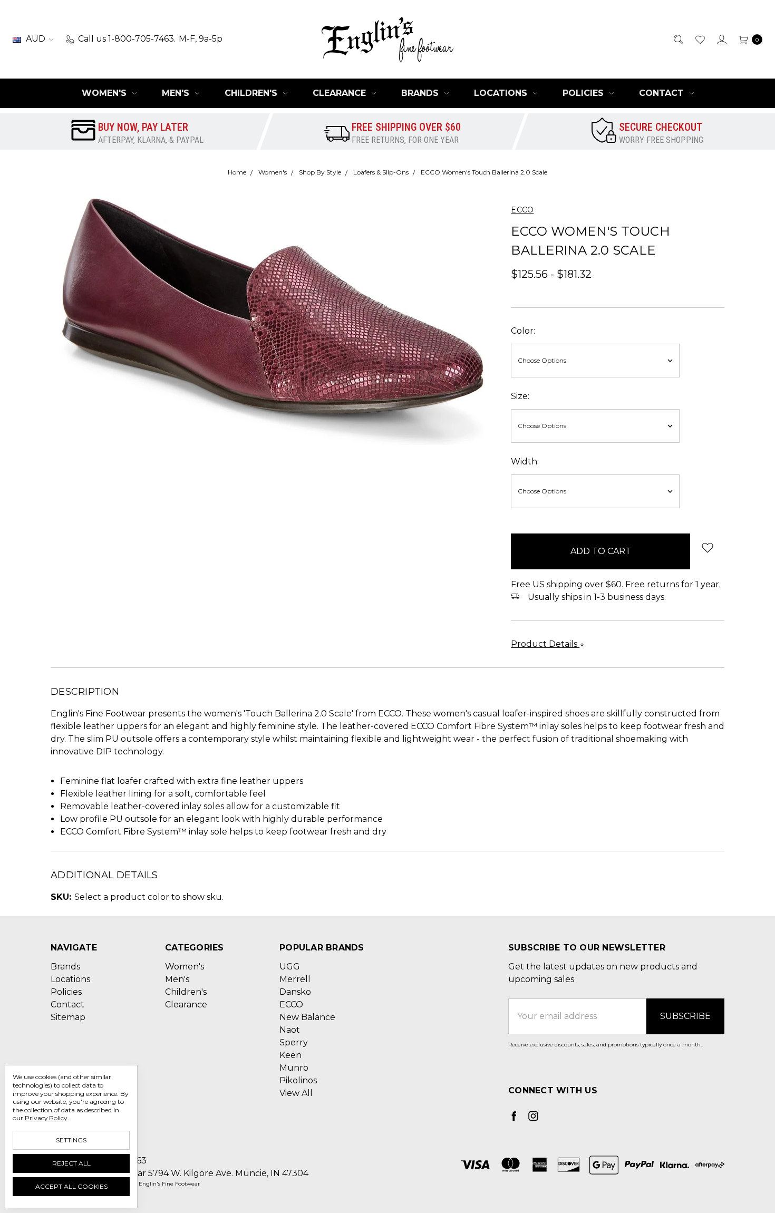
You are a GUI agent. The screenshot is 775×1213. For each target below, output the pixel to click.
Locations (502, 93)
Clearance (341, 93)
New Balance (307, 1017)
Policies (584, 93)
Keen (290, 1055)
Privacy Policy (46, 1118)
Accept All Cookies (71, 1186)
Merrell (295, 979)
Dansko (295, 992)
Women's (105, 93)
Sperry (293, 1042)
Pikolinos (298, 1080)
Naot (289, 1030)
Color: (523, 331)
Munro (293, 1068)
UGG (289, 967)
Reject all (71, 1163)
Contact (662, 93)
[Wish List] (699, 39)
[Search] (677, 39)
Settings (71, 1140)
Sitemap (68, 1017)
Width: (525, 462)
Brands (421, 93)
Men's (177, 93)
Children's (252, 93)
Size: (520, 396)
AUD (35, 39)
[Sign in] (721, 39)
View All (296, 1093)
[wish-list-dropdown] (707, 547)
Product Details (545, 644)
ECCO (291, 1004)
